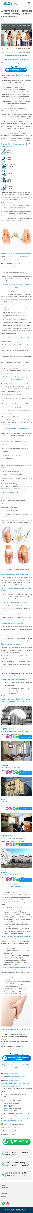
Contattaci (3, 1185)
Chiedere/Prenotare (25, 737)
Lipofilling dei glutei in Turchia (11, 1080)
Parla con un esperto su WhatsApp (16, 59)
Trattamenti (3, 1196)
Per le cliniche (4, 1193)
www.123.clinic (27, 1209)
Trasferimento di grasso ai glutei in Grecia (14, 1076)
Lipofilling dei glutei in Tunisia (11, 1073)
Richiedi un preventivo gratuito (17, 55)
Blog (2, 1191)
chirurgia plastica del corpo (21, 1113)
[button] (29, 3)
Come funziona (4, 1187)
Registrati (3, 1198)
